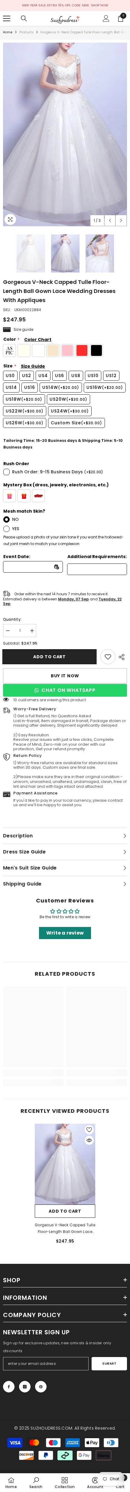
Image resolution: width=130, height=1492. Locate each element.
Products (26, 32)
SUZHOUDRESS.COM (51, 1428)
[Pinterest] (41, 1386)
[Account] (106, 18)
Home (7, 32)
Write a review (65, 932)
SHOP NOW (99, 5)
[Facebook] (9, 1386)
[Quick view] (89, 1140)
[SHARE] (121, 657)
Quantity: (12, 619)
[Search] (24, 18)
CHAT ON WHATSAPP (68, 690)
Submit (109, 1363)
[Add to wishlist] (89, 1129)
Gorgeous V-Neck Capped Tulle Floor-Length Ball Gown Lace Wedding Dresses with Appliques (65, 1228)
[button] (110, 220)
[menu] (6, 18)
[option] (65, 134)
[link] (107, 656)
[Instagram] (25, 1386)
